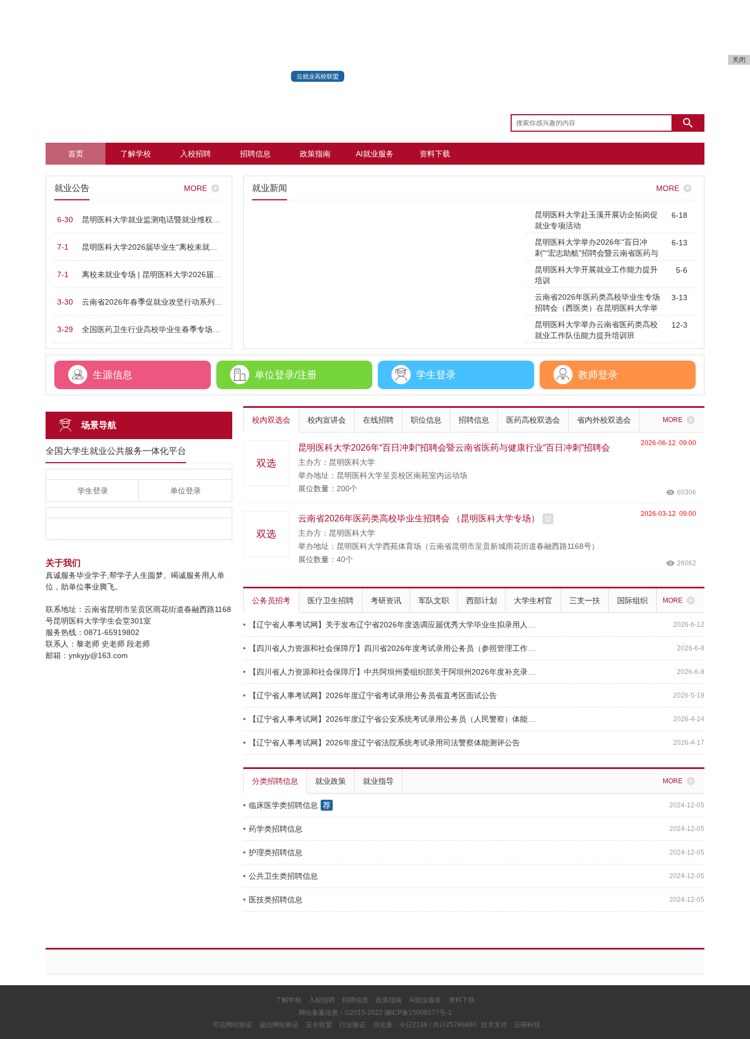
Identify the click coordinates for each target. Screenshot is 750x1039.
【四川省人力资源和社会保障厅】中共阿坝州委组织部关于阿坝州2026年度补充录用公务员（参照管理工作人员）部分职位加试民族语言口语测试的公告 (394, 671)
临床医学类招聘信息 (283, 805)
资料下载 (434, 153)
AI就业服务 (375, 153)
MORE (195, 188)
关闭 (739, 60)
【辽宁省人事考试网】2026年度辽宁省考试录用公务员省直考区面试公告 (373, 695)
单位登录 (185, 490)
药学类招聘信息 (276, 828)
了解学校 (135, 153)
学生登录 (92, 490)
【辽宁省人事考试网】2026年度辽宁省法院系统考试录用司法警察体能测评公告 (384, 742)
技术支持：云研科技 (510, 1025)
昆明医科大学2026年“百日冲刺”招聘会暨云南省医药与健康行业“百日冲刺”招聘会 (454, 447)
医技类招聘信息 (276, 899)
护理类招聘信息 (276, 852)
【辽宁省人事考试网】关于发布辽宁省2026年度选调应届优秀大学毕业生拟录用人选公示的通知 (394, 624)
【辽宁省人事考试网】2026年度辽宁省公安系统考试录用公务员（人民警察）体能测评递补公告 (394, 719)
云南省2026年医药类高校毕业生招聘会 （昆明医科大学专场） (419, 518)
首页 (75, 153)
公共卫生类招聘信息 (283, 876)
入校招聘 (195, 153)
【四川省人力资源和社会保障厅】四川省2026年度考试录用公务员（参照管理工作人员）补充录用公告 (394, 648)
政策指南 (315, 153)
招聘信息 (255, 153)
